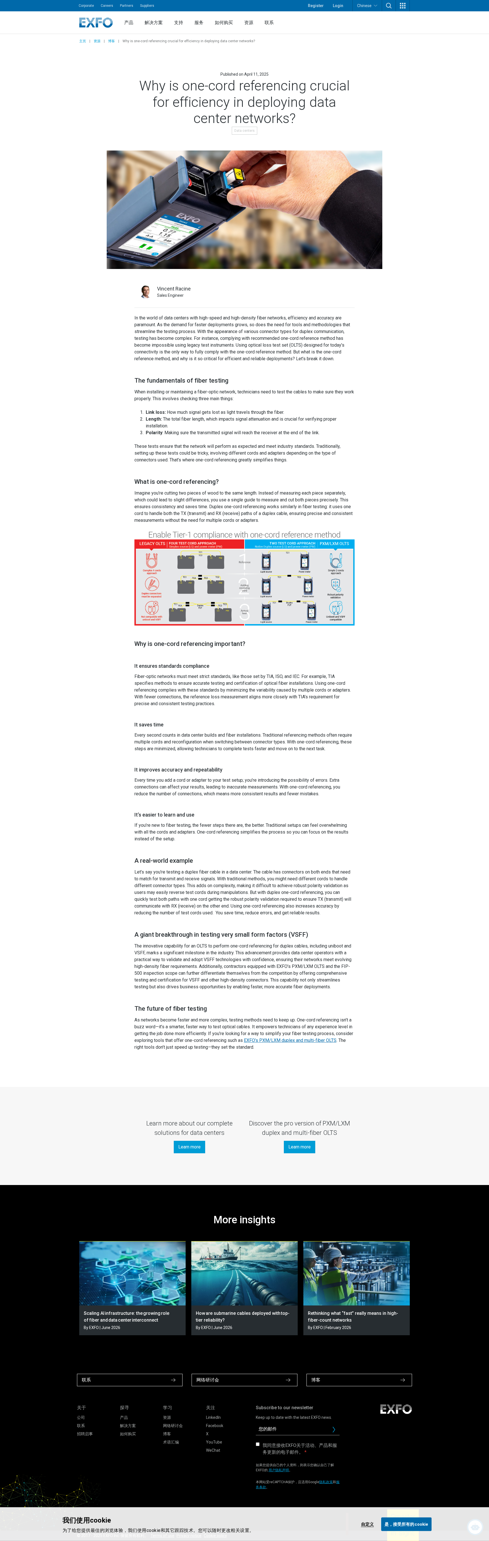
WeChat (213, 1450)
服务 (198, 22)
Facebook (214, 1425)
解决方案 (154, 22)
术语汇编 (171, 1442)
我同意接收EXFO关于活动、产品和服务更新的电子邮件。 (300, 1449)
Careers (107, 6)
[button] (389, 5)
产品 (128, 22)
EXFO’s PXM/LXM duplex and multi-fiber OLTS (290, 1040)
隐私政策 (326, 1482)
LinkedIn (213, 1417)
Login (338, 5)
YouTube (214, 1442)
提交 (336, 1431)
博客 (111, 41)
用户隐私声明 (279, 1470)
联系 (269, 22)
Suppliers (147, 6)
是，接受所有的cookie (406, 1524)
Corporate (86, 6)
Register (316, 5)
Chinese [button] (364, 5)
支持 (178, 22)
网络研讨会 (173, 1425)
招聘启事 (85, 1434)
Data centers (244, 131)
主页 (82, 41)
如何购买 (224, 22)
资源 (248, 22)
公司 (81, 1417)
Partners (126, 6)
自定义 (367, 1524)
